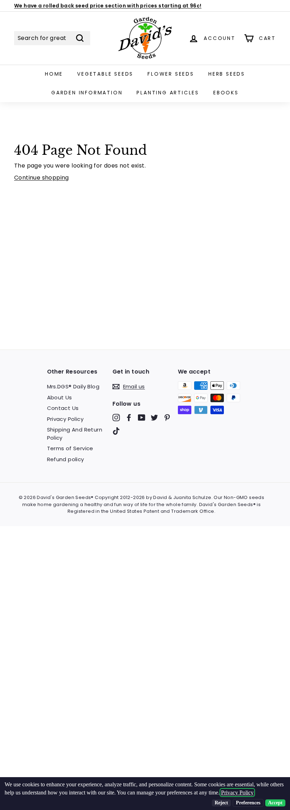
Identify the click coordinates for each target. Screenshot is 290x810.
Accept (275, 802)
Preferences (248, 802)
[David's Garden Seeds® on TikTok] (116, 431)
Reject (221, 802)
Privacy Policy (65, 419)
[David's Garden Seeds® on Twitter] (154, 417)
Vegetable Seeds (105, 73)
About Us (59, 397)
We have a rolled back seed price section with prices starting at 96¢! (108, 5)
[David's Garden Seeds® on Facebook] (129, 417)
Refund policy (65, 459)
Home (54, 73)
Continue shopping (41, 178)
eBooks (226, 92)
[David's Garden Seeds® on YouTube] (141, 417)
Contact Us (63, 408)
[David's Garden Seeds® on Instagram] (116, 417)
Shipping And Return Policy (75, 433)
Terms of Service (70, 448)
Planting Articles (168, 92)
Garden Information (86, 92)
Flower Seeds (170, 73)
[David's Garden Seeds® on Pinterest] (167, 417)
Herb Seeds (226, 73)
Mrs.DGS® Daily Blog (73, 386)
